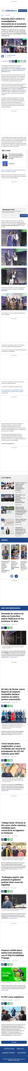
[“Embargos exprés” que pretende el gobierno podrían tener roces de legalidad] (13, 901)
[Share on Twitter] (16, 61)
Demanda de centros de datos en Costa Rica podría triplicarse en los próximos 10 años (12, 617)
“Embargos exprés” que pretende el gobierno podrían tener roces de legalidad (12, 881)
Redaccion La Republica (8, 1000)
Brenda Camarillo (11, 55)
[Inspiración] (5, 163)
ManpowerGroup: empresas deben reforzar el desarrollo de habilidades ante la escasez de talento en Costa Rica (21, 510)
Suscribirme (24, 215)
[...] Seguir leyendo (13, 657)
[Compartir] (25, 61)
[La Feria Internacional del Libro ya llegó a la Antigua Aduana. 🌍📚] (15, 551)
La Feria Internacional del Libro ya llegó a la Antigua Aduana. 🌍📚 (15, 565)
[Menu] (3, 10)
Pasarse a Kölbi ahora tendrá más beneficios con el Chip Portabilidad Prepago (12, 954)
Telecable (6, 652)
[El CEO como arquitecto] (13, 1014)
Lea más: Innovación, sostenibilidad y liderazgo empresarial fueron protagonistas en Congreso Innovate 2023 (12, 391)
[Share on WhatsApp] (19, 61)
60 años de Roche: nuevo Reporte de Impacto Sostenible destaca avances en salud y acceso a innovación (13, 694)
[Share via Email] (22, 61)
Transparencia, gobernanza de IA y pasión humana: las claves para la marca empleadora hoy (20, 530)
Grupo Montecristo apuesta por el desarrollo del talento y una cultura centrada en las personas (16, 156)
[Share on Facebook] (13, 61)
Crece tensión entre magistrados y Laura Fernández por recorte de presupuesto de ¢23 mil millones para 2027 (13, 748)
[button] (22, 10)
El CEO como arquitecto (12, 997)
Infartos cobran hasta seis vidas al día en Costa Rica (20, 521)
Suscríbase (21, 1053)
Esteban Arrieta (6, 756)
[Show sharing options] (25, 245)
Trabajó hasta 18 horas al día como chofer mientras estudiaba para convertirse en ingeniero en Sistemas (13, 828)
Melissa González (6, 702)
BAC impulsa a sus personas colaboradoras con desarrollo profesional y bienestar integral (20, 498)
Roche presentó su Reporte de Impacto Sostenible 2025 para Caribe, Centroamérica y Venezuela (5, 567)
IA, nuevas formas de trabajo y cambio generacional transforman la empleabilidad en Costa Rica (20, 486)
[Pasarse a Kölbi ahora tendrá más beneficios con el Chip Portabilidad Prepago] (13, 974)
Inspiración (11, 163)
